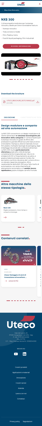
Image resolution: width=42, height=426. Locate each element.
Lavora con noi (21, 393)
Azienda (21, 388)
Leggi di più (13, 281)
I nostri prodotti (21, 367)
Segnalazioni (27, 421)
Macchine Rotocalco (11, 10)
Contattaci (21, 399)
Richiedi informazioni (21, 46)
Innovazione (21, 378)
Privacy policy (15, 421)
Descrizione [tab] (9, 117)
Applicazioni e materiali (21, 372)
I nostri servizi (21, 383)
